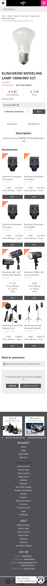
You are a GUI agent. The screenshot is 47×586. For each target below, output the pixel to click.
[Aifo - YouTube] (11, 581)
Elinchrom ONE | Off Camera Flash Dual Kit (11, 273)
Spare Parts (35, 16)
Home (23, 447)
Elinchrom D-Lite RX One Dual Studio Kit (32, 326)
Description (12, 124)
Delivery (23, 480)
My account (24, 476)
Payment (23, 483)
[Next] (44, 428)
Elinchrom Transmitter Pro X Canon (12, 178)
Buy (39, 111)
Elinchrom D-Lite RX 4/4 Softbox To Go (12, 326)
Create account (30, 386)
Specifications (34, 124)
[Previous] (3, 428)
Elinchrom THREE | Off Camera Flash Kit (34, 273)
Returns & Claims (23, 501)
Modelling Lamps (8, 18)
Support (23, 497)
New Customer (23, 466)
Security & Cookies (23, 487)
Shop (9, 16)
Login (23, 511)
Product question (14, 112)
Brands (16, 16)
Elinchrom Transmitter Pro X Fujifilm (34, 225)
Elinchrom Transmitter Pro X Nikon (34, 178)
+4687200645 (29, 559)
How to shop (23, 470)
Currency (23, 504)
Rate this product (24, 85)
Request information (23, 490)
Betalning (24, 514)
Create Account (23, 507)
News (23, 450)
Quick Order (23, 454)
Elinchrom (25, 16)
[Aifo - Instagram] (4, 581)
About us (23, 457)
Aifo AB (23, 551)
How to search (23, 473)
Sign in (12, 386)
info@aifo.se (27, 556)
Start (3, 16)
